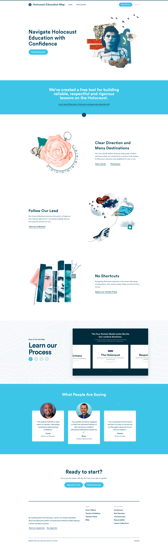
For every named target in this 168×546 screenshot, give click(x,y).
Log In (136, 4)
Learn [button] (70, 4)
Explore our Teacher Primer (106, 292)
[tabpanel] (50, 349)
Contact (136, 541)
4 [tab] (46, 359)
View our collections (37, 226)
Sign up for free (73, 485)
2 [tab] (36, 359)
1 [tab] (30, 359)
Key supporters (52, 528)
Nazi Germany (119, 513)
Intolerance (118, 510)
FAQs (87, 520)
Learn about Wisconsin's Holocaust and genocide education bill (84, 104)
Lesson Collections (121, 523)
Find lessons (115, 164)
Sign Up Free (125, 4)
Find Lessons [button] (81, 4)
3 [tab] (41, 359)
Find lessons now (38, 52)
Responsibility (119, 520)
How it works (100, 164)
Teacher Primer (91, 517)
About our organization (37, 528)
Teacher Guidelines (92, 513)
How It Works (90, 510)
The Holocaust (119, 517)
